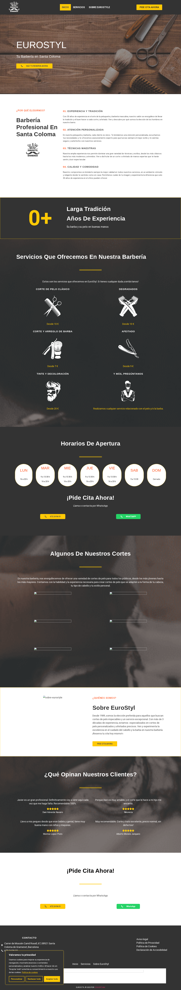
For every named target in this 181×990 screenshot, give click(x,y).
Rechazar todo (34, 979)
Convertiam (100, 987)
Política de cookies (30, 972)
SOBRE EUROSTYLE (99, 7)
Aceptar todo (52, 979)
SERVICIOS (79, 7)
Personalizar (16, 979)
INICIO (65, 7)
